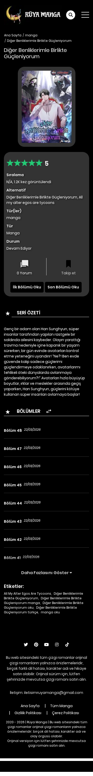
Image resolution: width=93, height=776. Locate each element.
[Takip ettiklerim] (68, 264)
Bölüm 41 (12, 557)
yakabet (9, 769)
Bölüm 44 (13, 503)
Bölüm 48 (13, 430)
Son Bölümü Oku (63, 287)
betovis (62, 769)
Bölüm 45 (13, 485)
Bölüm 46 (13, 466)
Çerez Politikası (65, 712)
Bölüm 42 (13, 539)
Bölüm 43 (13, 521)
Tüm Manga (61, 705)
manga (31, 35)
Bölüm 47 (13, 448)
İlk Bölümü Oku (27, 287)
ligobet (42, 763)
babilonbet (62, 763)
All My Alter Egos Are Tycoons (27, 593)
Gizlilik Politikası (27, 712)
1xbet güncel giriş (17, 763)
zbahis (82, 763)
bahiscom (82, 769)
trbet (46, 769)
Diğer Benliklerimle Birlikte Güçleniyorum (39, 40)
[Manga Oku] (33, 14)
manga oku (50, 612)
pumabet (29, 769)
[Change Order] (48, 411)
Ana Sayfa (12, 35)
